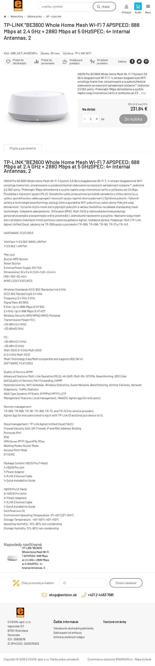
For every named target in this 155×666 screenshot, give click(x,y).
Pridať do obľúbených (19, 61)
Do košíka (133, 119)
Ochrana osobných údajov (69, 637)
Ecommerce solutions (101, 659)
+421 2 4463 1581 (101, 594)
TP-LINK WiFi (83, 53)
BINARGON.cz (123, 659)
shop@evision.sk (63, 594)
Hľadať (105, 6)
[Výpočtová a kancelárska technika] (5, 16)
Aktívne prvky (34, 16)
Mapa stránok (143, 659)
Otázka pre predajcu (76, 61)
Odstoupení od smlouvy (67, 632)
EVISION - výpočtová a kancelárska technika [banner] (20, 5)
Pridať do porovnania (47, 61)
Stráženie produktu (102, 61)
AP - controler (53, 16)
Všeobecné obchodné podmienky (73, 628)
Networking (17, 16)
